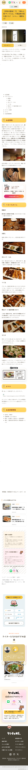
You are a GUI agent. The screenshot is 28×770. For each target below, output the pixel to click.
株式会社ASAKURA (11, 758)
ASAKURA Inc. (23, 769)
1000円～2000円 (19, 618)
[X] (17, 571)
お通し (9, 100)
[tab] (8, 45)
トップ (3, 577)
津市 (19, 610)
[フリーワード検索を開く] (17, 2)
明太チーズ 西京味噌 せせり (15, 106)
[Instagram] (14, 571)
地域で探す (4, 741)
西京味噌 (11, 310)
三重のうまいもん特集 (7, 750)
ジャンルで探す (11, 577)
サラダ (9, 108)
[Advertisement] (14, 79)
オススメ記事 (8, 110)
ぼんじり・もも (12, 102)
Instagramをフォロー (14, 196)
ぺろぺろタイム (9, 96)
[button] (14, 557)
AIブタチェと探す (19, 741)
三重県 (9, 420)
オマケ (6, 112)
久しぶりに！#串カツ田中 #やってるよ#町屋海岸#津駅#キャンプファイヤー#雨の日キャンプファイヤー (14, 401)
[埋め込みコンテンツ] (14, 441)
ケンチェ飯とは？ (19, 744)
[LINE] (11, 571)
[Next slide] (24, 663)
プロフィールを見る (20, 653)
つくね (9, 104)
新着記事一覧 (18, 738)
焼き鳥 (19, 614)
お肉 (18, 577)
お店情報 (7, 94)
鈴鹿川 (9, 98)
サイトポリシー (19, 750)
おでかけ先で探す (6, 747)
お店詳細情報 (8, 113)
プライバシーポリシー (20, 747)
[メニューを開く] (24, 2)
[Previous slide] (3, 663)
